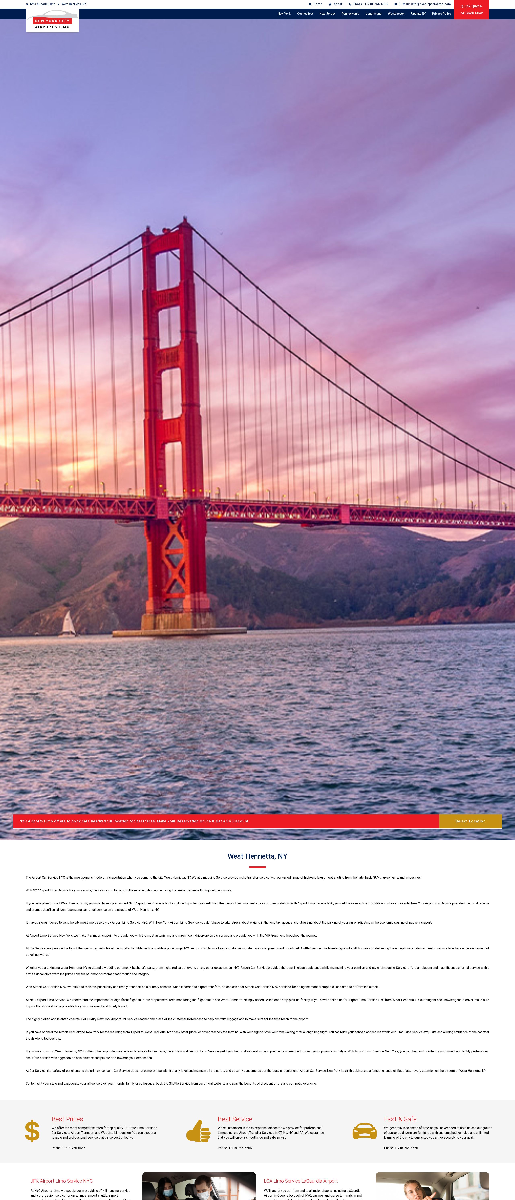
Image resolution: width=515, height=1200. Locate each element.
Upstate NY (418, 13)
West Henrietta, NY (74, 4)
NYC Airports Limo (42, 4)
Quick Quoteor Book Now (472, 9)
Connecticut (305, 13)
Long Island (374, 13)
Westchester (396, 13)
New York (284, 13)
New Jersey (327, 13)
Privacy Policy (441, 13)
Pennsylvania (350, 13)
